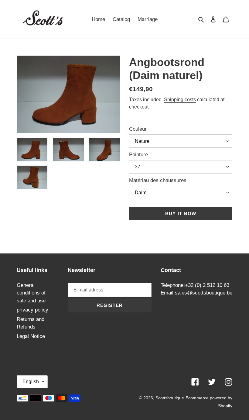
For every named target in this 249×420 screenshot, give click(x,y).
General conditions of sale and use (31, 293)
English (30, 381)
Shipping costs (180, 99)
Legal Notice (31, 336)
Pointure (138, 154)
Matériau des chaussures (157, 180)
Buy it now (180, 213)
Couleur (138, 129)
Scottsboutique (169, 397)
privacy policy (32, 310)
